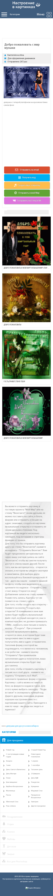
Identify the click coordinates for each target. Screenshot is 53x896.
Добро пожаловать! (12, 325)
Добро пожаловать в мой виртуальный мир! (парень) (26, 268)
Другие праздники (38, 806)
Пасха (8, 795)
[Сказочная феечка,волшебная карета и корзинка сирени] (26, 411)
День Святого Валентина (15, 769)
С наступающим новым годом (15, 755)
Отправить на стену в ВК (29, 201)
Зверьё (10, 854)
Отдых (10, 824)
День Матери (11, 774)
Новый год (10, 750)
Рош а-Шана (11, 806)
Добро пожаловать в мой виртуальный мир (23, 438)
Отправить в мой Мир (29, 193)
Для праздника (15, 740)
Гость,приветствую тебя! (14, 382)
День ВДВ (34, 778)
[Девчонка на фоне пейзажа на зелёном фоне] (26, 354)
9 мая (8, 778)
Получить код (29, 177)
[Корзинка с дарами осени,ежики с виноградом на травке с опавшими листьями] (26, 297)
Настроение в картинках (12, 879)
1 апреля (34, 761)
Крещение (35, 786)
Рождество (35, 782)
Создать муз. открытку (29, 185)
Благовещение (11, 782)
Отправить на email (29, 170)
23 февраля (35, 774)
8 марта (9, 761)
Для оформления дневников (21, 58)
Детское (11, 846)
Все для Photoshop (17, 861)
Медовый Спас (37, 791)
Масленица (10, 791)
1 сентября (35, 765)
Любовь (11, 839)
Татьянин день (37, 769)
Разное (11, 832)
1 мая (8, 765)
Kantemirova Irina (15, 55)
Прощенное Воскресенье (36, 796)
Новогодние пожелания (36, 755)
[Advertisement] (26, 27)
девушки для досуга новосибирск (22, 726)
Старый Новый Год (38, 750)
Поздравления (14, 817)
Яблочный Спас (12, 802)
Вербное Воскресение (14, 786)
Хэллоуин (34, 802)
